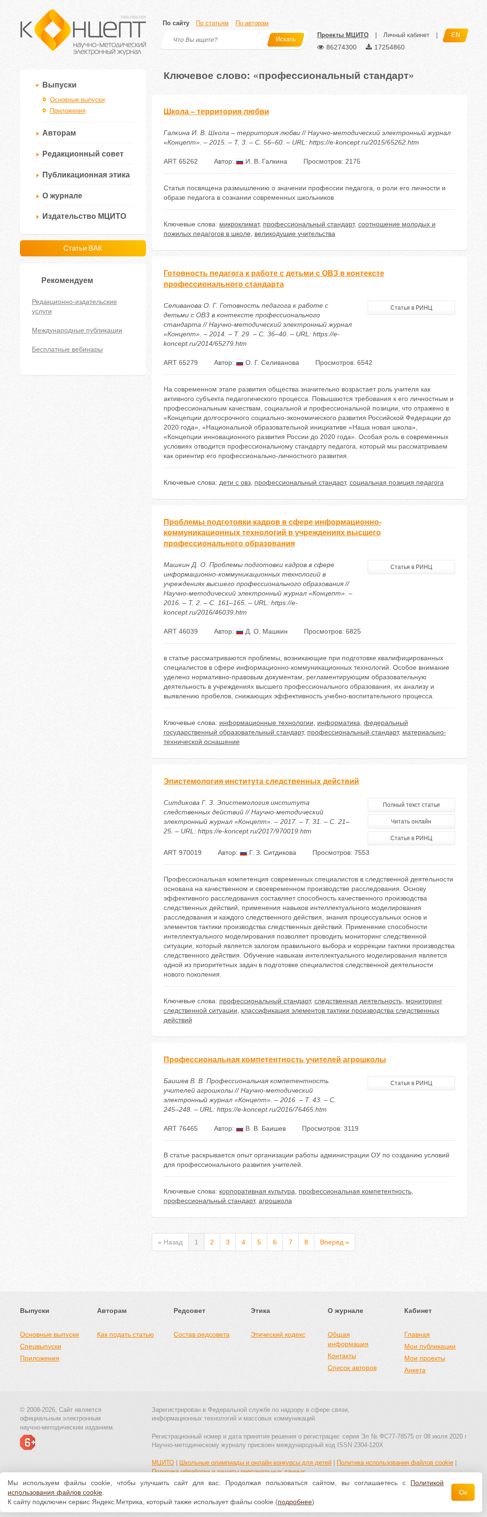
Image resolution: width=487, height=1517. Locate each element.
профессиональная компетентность (355, 1191)
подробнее (295, 1502)
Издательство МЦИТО (84, 216)
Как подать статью (125, 1334)
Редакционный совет (83, 154)
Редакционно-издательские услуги (74, 306)
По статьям (212, 23)
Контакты (342, 1356)
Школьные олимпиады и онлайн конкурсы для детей (255, 1462)
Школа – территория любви (216, 112)
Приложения (68, 110)
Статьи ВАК (82, 248)
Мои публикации (430, 1346)
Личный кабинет (406, 35)
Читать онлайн (411, 821)
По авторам (252, 23)
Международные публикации (77, 330)
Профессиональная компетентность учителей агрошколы (275, 1060)
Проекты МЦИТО (343, 35)
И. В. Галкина (265, 161)
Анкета (415, 1370)
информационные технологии (266, 722)
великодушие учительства (294, 233)
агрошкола (275, 1200)
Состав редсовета (202, 1334)
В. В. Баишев (265, 1128)
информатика (338, 722)
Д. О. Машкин (266, 631)
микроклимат (239, 224)
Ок (463, 1492)
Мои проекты (424, 1358)
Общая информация (348, 1339)
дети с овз (235, 482)
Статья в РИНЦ (411, 307)
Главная (417, 1334)
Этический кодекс (278, 1334)
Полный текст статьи (411, 805)
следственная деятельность (358, 1001)
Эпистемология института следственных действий (261, 781)
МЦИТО (163, 1462)
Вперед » (334, 1242)
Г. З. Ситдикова (271, 852)
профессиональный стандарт (308, 224)
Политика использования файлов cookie (395, 1462)
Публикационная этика (86, 175)
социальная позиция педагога (397, 482)
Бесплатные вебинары (67, 349)
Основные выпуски (77, 99)
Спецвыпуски (40, 1346)
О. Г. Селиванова (271, 362)
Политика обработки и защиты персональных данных (228, 1471)
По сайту (176, 23)
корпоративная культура (257, 1191)
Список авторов (352, 1367)
